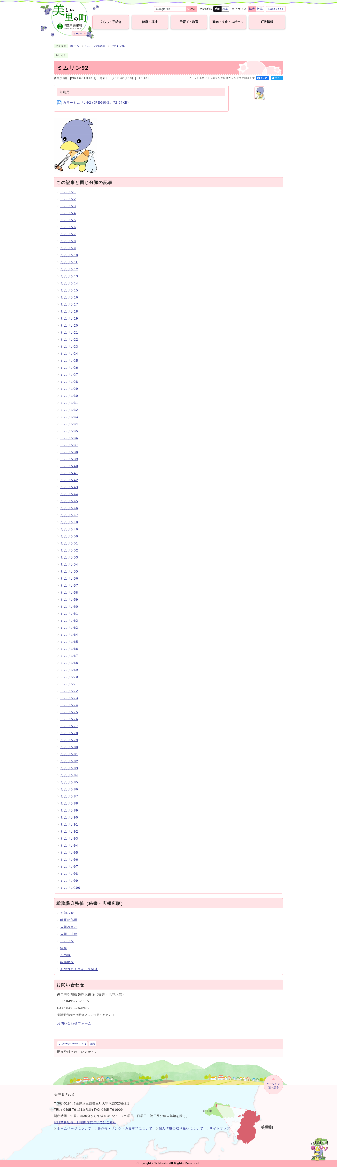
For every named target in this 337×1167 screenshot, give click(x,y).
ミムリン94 (69, 845)
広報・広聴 (68, 934)
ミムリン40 (69, 466)
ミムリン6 (68, 227)
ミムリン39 (69, 459)
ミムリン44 (69, 494)
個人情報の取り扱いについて (181, 1128)
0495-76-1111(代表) (78, 1109)
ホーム (74, 46)
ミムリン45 (69, 501)
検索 (192, 8)
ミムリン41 (69, 473)
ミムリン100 (70, 887)
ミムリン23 (69, 346)
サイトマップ (219, 1128)
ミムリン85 (69, 782)
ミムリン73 (69, 698)
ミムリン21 (69, 332)
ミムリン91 (69, 824)
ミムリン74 (69, 705)
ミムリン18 (69, 311)
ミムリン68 (69, 663)
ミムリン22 (69, 339)
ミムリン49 (69, 529)
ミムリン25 (69, 360)
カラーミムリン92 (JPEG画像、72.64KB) (96, 102)
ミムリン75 (69, 712)
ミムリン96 (69, 859)
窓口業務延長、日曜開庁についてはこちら (85, 1122)
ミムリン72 (69, 691)
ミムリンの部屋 (94, 46)
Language (275, 8)
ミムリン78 (69, 733)
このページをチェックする (72, 1043)
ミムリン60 (69, 606)
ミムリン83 (69, 768)
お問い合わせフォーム (74, 1023)
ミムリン (67, 941)
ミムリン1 (68, 192)
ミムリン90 (69, 817)
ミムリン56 (69, 578)
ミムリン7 (68, 234)
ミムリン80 (69, 747)
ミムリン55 (69, 571)
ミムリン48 (69, 522)
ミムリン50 (69, 536)
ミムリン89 (69, 810)
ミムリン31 (69, 402)
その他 (65, 955)
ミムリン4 (68, 213)
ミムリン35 (69, 431)
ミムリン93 (69, 838)
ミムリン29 (69, 388)
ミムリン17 (69, 304)
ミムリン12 (69, 269)
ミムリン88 (69, 803)
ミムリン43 (69, 487)
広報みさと (68, 927)
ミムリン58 (69, 592)
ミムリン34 (69, 424)
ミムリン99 (69, 880)
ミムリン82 (69, 761)
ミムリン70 (69, 677)
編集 (92, 1043)
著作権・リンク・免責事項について (125, 1128)
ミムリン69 (69, 670)
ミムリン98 (69, 873)
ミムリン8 (68, 241)
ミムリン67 (69, 655)
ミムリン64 (69, 634)
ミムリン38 (69, 452)
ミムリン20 (69, 325)
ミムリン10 (69, 255)
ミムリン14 (69, 283)
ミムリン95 (69, 852)
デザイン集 (117, 46)
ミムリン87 (69, 796)
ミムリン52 (69, 550)
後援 (63, 948)
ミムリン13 (69, 276)
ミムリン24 (69, 353)
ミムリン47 (69, 515)
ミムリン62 (69, 620)
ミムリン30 (69, 395)
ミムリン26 (69, 367)
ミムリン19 (69, 318)
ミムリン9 (68, 248)
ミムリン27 (69, 374)
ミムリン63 (69, 627)
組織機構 (67, 962)
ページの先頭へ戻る (273, 1085)
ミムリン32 (69, 410)
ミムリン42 (69, 480)
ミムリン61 (69, 613)
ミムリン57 (69, 585)
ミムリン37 (69, 445)
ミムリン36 (69, 438)
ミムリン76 (69, 719)
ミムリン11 (69, 262)
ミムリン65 (69, 641)
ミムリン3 (68, 206)
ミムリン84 (69, 775)
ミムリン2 (68, 199)
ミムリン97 (69, 866)
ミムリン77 (69, 726)
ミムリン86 (69, 789)
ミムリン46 (69, 508)
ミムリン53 (69, 557)
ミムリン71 (69, 684)
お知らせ (67, 913)
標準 (225, 8)
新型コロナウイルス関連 (79, 969)
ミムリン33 (69, 417)
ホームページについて (74, 1128)
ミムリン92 (69, 831)
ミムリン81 (69, 754)
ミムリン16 (69, 297)
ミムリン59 (69, 599)
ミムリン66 (69, 648)
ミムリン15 (69, 290)
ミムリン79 (69, 740)
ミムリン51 (69, 543)
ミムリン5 (68, 220)
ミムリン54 (69, 564)
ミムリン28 (69, 381)
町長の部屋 (68, 920)
